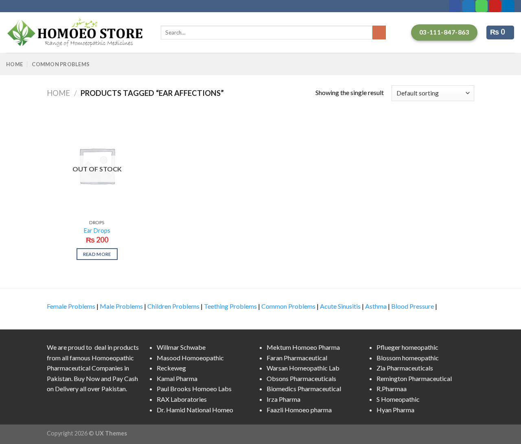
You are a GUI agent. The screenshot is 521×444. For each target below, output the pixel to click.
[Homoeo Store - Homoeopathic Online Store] (77, 32)
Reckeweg (171, 368)
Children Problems (173, 306)
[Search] (379, 32)
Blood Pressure (412, 306)
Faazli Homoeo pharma (299, 410)
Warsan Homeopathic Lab (303, 368)
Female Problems (71, 306)
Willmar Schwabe (181, 347)
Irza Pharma (283, 399)
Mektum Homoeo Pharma (303, 347)
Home (14, 64)
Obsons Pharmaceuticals (301, 378)
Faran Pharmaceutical (297, 358)
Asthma (376, 306)
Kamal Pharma (177, 378)
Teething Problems (230, 306)
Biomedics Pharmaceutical (304, 388)
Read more (97, 254)
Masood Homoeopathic (190, 358)
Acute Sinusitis (340, 306)
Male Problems (121, 306)
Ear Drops (97, 230)
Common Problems (61, 64)
